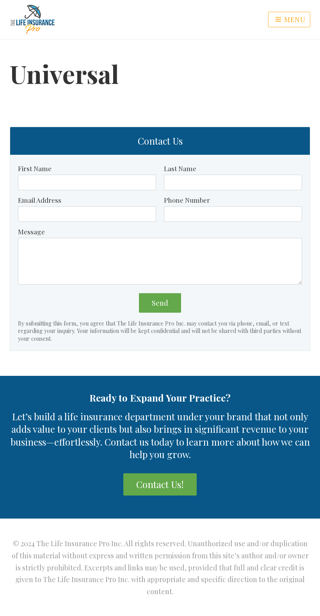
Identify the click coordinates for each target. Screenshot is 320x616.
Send (160, 303)
